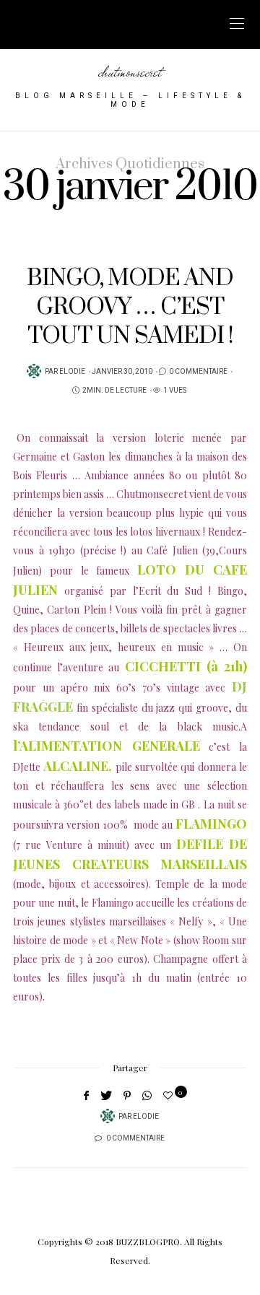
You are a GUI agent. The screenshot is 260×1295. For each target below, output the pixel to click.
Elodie (72, 372)
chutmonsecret (130, 72)
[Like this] (170, 1095)
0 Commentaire (198, 372)
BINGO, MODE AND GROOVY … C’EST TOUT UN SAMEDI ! (130, 307)
